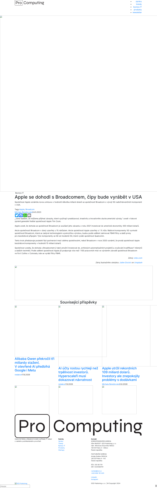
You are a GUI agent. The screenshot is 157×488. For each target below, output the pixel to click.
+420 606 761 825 (97, 473)
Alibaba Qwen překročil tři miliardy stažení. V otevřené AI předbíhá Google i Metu (34, 364)
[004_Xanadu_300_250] (32, 399)
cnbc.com (138, 258)
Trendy (60, 443)
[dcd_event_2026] (84, 283)
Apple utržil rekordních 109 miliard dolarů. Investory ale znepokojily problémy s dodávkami (121, 374)
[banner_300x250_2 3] (119, 399)
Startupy (61, 450)
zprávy (139, 1)
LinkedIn (94, 477)
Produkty (61, 448)
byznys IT (137, 7)
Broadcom (30, 209)
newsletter (137, 12)
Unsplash (138, 262)
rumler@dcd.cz (96, 471)
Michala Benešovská (23, 212)
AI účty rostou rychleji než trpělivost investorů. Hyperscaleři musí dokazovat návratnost (78, 374)
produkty (138, 9)
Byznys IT (61, 446)
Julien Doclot (125, 262)
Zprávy (60, 441)
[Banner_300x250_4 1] (75, 399)
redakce (18, 374)
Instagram (94, 479)
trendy (139, 4)
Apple (21, 209)
